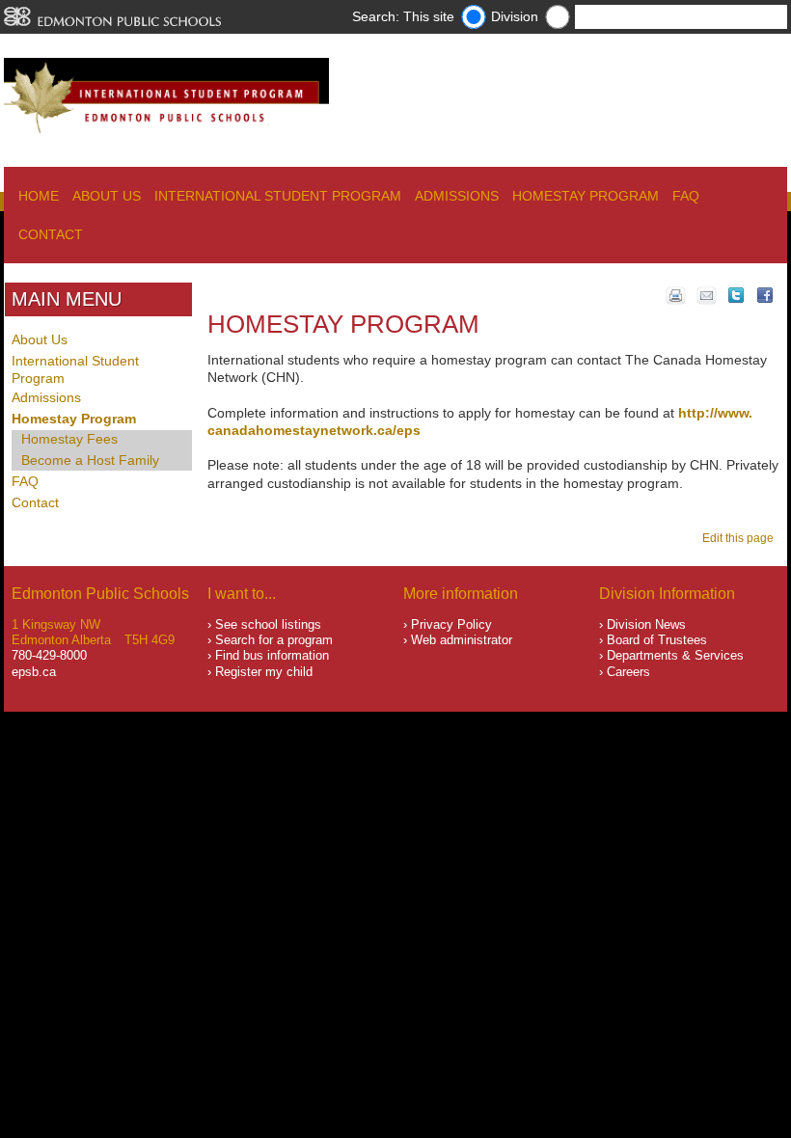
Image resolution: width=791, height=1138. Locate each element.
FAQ (685, 195)
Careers (628, 671)
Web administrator (461, 640)
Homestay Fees (69, 439)
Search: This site (403, 16)
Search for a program (274, 640)
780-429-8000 (49, 655)
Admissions (457, 195)
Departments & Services (675, 655)
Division (514, 16)
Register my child (264, 671)
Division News (646, 624)
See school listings (268, 624)
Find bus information (272, 655)
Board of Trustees (657, 640)
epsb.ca (34, 671)
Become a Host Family (90, 460)
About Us (106, 195)
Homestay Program (585, 195)
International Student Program (277, 195)
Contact (50, 234)
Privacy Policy (451, 624)
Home (38, 195)
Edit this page (740, 538)
